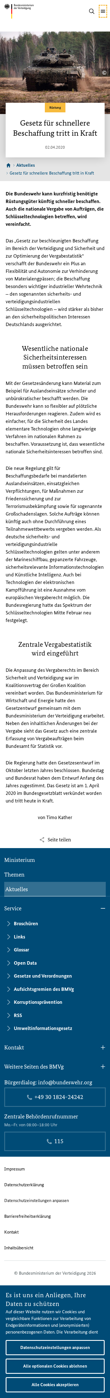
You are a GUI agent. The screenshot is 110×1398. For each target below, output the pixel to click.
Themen (14, 874)
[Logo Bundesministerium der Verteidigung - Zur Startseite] (27, 11)
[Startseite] (8, 165)
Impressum (14, 1169)
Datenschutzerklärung (24, 1184)
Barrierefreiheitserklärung (27, 1216)
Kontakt (11, 1232)
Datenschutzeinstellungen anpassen (36, 1200)
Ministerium (19, 860)
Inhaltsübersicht (18, 1247)
